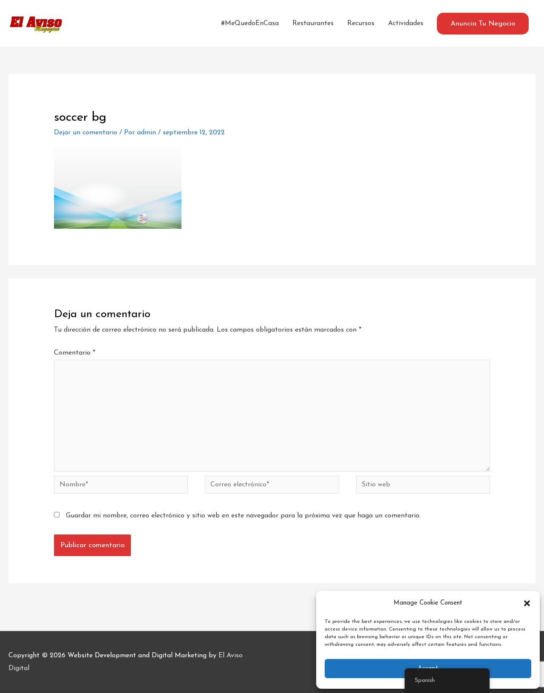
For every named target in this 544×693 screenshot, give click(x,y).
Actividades (405, 23)
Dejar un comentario (85, 132)
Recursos (360, 23)
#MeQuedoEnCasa (250, 23)
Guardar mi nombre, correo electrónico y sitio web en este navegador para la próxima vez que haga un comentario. (243, 515)
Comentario (74, 352)
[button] (527, 603)
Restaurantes (313, 23)
